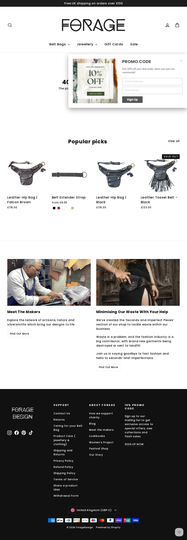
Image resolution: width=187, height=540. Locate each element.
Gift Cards (113, 44)
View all (174, 141)
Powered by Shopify (108, 527)
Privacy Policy (63, 461)
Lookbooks (97, 436)
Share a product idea (65, 487)
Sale (134, 44)
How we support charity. (101, 415)
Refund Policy (63, 467)
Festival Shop (98, 448)
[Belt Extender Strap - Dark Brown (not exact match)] (67, 208)
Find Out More (19, 333)
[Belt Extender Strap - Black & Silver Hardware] (63, 208)
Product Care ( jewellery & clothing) (64, 440)
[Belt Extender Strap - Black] (54, 208)
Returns (59, 419)
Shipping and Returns (63, 452)
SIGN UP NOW (134, 444)
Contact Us (62, 413)
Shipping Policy (64, 473)
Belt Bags (58, 44)
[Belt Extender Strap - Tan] (72, 208)
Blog (92, 423)
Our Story (96, 455)
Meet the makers (101, 430)
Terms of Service (66, 479)
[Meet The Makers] (49, 282)
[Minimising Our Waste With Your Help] (138, 282)
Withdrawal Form (66, 496)
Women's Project (101, 442)
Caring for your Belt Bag (68, 428)
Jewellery (85, 44)
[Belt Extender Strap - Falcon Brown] (58, 208)
